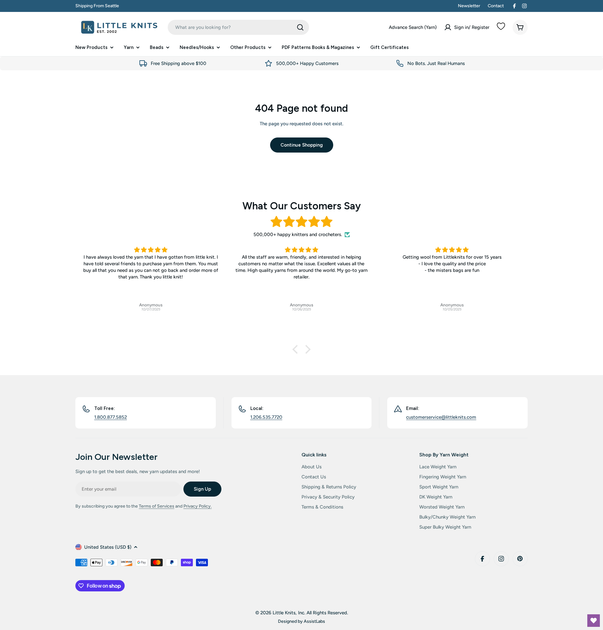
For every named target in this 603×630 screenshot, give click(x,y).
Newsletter (469, 5)
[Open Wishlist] (593, 620)
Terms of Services (156, 506)
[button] (296, 349)
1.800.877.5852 (110, 417)
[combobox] (238, 27)
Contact (496, 5)
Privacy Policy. (197, 506)
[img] (301, 222)
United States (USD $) (107, 547)
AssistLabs (314, 621)
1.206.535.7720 (266, 417)
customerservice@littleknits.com (441, 417)
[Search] (300, 27)
